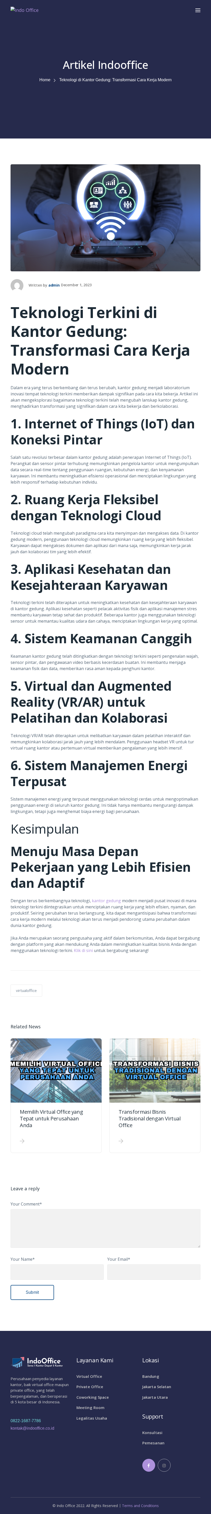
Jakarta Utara (155, 1397)
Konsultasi (152, 1432)
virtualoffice (26, 990)
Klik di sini (84, 950)
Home (44, 80)
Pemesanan (153, 1442)
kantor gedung (106, 900)
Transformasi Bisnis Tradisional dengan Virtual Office (150, 1118)
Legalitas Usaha (91, 1418)
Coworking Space (92, 1397)
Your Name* (23, 1259)
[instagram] (164, 1465)
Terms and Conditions (140, 1506)
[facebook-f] (148, 1465)
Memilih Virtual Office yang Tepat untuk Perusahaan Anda (51, 1118)
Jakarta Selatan (156, 1386)
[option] (56, 1095)
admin (54, 284)
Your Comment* (26, 1204)
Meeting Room (90, 1407)
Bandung (150, 1376)
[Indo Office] (25, 9)
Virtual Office (89, 1376)
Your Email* (118, 1259)
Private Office (89, 1386)
